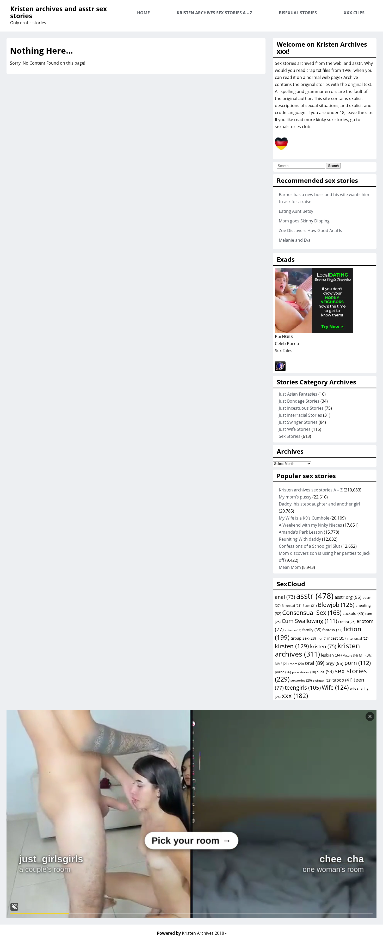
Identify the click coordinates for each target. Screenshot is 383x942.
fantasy (332, 629)
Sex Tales (283, 350)
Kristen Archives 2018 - (204, 933)
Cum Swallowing (309, 621)
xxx (295, 695)
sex (325, 671)
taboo (342, 680)
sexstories (301, 680)
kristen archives (317, 650)
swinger (322, 680)
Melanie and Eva (295, 240)
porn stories (304, 672)
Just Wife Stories (295, 429)
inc (321, 638)
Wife (335, 687)
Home (143, 13)
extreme (293, 630)
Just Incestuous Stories (301, 408)
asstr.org (348, 597)
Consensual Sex (312, 612)
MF (365, 655)
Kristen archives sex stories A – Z (214, 13)
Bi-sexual (291, 605)
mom (297, 664)
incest (336, 638)
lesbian (331, 655)
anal (285, 597)
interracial (357, 638)
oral (314, 662)
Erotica (346, 621)
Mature (350, 655)
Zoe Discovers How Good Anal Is (310, 230)
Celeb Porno (287, 343)
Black (309, 605)
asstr (314, 596)
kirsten (292, 646)
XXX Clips (354, 13)
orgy (334, 663)
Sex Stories (289, 436)
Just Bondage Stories (299, 401)
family (311, 629)
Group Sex (303, 638)
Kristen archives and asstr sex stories (58, 12)
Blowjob (336, 604)
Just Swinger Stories (298, 422)
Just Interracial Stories (300, 415)
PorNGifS (284, 336)
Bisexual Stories (298, 13)
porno (283, 672)
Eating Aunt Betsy (296, 211)
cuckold (353, 613)
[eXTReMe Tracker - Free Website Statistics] (280, 369)
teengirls (303, 687)
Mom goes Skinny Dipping (304, 221)
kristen (323, 646)
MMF (282, 664)
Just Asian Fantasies (298, 394)
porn (357, 662)
